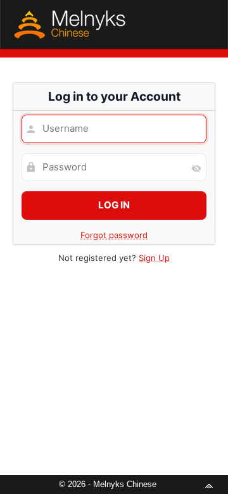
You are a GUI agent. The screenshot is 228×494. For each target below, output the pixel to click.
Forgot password (114, 235)
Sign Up (154, 258)
